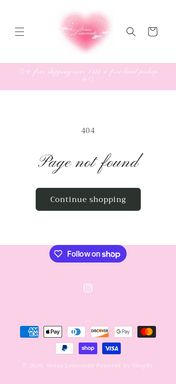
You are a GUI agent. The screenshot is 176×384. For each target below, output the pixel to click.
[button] (19, 31)
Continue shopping (88, 199)
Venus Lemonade (70, 365)
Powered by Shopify (125, 365)
